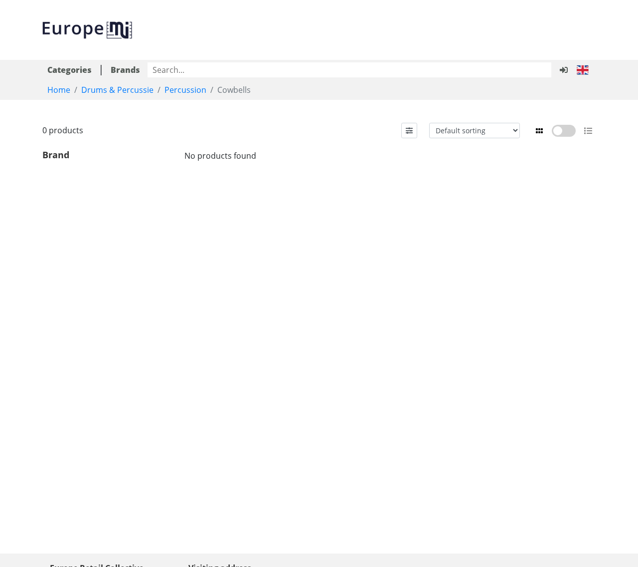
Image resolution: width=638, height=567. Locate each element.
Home (58, 89)
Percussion (185, 89)
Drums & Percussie (117, 89)
